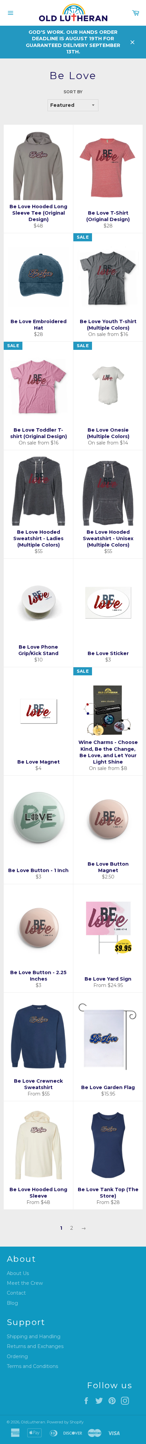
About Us (18, 1273)
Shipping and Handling (33, 1336)
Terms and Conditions (32, 1366)
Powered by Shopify (65, 1422)
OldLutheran (33, 1422)
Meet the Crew (25, 1283)
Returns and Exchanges (35, 1346)
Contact (16, 1293)
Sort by (73, 91)
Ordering (17, 1356)
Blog (12, 1303)
